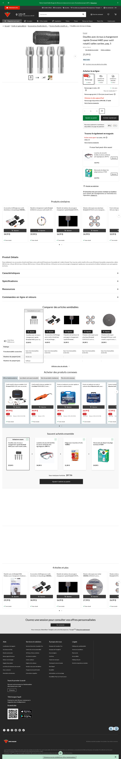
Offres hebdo (43, 21)
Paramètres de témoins (9, 673)
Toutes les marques (54, 659)
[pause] (8, 3)
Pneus (76, 21)
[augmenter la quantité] (84, 111)
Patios (67, 21)
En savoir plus (12, 705)
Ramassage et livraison (9, 656)
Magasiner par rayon (13, 21)
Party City (100, 21)
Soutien (67, 7)
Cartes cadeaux (30, 659)
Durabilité (51, 670)
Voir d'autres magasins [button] (91, 103)
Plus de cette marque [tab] (68, 378)
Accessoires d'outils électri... (38, 26)
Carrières (51, 656)
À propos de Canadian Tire (55, 646)
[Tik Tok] (23, 730)
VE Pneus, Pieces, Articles (32, 653)
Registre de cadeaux (31, 663)
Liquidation (58, 21)
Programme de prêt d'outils (33, 670)
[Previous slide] (3, 3)
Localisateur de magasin (9, 646)
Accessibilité (75, 656)
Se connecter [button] (109, 7)
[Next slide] (118, 3)
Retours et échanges (8, 659)
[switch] (6, 341)
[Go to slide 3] (43, 77)
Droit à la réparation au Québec (80, 663)
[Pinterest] (20, 730)
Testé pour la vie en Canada (56, 663)
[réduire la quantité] (97, 111)
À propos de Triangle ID (55, 649)
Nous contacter (7, 670)
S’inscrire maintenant (83, 629)
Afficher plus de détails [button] (59, 366)
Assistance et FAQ (7, 649)
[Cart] (115, 14)
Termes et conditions (77, 649)
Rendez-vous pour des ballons (33, 666)
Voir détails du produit (91, 50)
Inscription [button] (58, 7)
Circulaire (29, 21)
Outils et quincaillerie (18, 26)
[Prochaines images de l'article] (75, 56)
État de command (98, 14)
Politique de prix (76, 659)
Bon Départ (52, 666)
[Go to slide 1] (30, 77)
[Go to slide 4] (50, 77)
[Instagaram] (12, 730)
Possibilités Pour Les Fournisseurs (58, 676)
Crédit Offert (48, 7)
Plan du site (75, 653)
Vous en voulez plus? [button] (110, 91)
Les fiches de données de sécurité (11, 666)
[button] (83, 14)
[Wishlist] (108, 14)
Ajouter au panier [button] (91, 118)
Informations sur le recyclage (56, 673)
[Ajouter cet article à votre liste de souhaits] (102, 111)
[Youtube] (16, 730)
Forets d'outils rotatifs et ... (59, 26)
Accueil (7, 26)
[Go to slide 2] (37, 77)
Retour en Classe (87, 21)
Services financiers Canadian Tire (34, 646)
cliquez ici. (93, 195)
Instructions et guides (31, 673)
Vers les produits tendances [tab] (50, 378)
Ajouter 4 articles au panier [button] (61, 481)
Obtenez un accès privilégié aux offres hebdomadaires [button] (60, 757)
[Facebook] (4, 730)
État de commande (8, 653)
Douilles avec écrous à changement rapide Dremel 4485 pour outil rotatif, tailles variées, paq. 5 (100, 40)
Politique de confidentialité (79, 646)
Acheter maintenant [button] (109, 118)
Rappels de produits (8, 663)
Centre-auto (111, 21)
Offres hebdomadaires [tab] (10, 378)
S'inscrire (12, 690)
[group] (16, 413)
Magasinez (93, 3)
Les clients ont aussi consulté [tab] (29, 378)
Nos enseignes (53, 653)
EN (115, 7)
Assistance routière (31, 656)
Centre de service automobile (33, 649)
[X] (8, 730)
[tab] (88, 79)
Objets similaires (106, 50)
